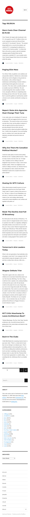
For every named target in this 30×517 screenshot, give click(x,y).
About (4, 509)
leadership (6, 424)
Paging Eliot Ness (10, 70)
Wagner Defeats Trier (12, 271)
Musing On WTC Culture (13, 183)
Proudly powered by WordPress (19, 514)
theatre (15, 240)
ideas (5, 420)
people (15, 330)
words (5, 446)
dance (5, 418)
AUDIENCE (7, 416)
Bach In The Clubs (10, 337)
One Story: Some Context (10, 430)
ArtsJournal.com (19, 397)
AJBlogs (6, 414)
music (15, 306)
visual (15, 103)
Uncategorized (7, 442)
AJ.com (4, 472)
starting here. (14, 401)
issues (15, 141)
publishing (6, 434)
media (15, 63)
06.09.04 (21, 63)
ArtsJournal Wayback (6, 514)
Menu (25, 10)
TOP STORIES (8, 440)
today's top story (8, 438)
